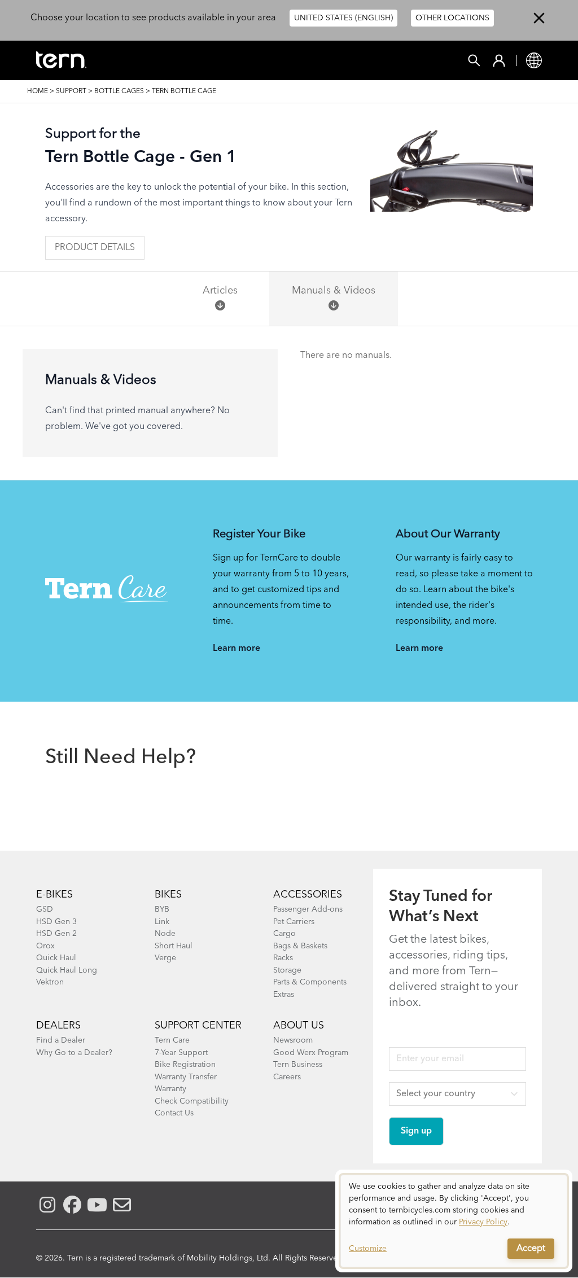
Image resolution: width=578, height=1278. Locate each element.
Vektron (50, 982)
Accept (530, 1248)
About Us (298, 1026)
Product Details (95, 247)
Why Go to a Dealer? (74, 1053)
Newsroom (293, 1040)
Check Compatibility (192, 1101)
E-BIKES (54, 895)
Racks (283, 958)
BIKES (168, 895)
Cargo (284, 934)
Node (165, 934)
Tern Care (172, 1040)
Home (37, 91)
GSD (44, 909)
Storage (287, 970)
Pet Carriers (293, 922)
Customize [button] (368, 1249)
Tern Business (297, 1065)
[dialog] (454, 1221)
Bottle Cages (119, 91)
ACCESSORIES (307, 895)
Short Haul (173, 946)
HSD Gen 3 (56, 922)
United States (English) (343, 18)
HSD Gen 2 (56, 934)
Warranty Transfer (186, 1077)
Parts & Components (310, 982)
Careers (287, 1077)
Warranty (170, 1089)
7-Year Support (181, 1053)
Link (162, 922)
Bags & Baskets (300, 946)
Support (71, 91)
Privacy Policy (483, 1222)
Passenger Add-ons (308, 909)
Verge (165, 958)
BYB (162, 909)
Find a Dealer (60, 1040)
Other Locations (452, 18)
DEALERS (58, 1026)
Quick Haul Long (66, 970)
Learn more (236, 648)
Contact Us (174, 1113)
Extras (283, 995)
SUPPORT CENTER (198, 1026)
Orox (45, 946)
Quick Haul (56, 958)
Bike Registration (185, 1065)
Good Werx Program (310, 1053)
